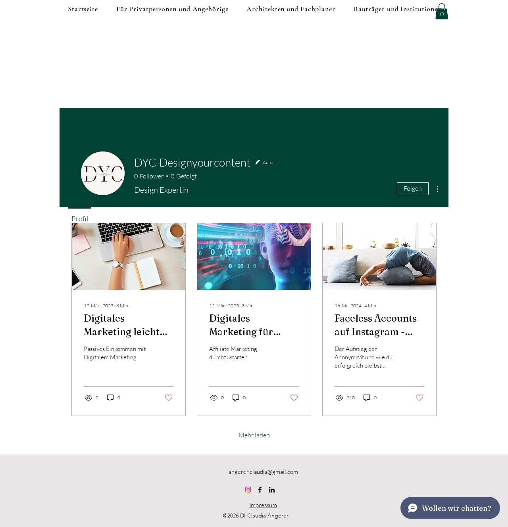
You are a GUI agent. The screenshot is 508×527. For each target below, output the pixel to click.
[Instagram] (248, 490)
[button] (441, 11)
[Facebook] (260, 490)
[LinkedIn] (272, 490)
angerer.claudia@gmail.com (263, 471)
